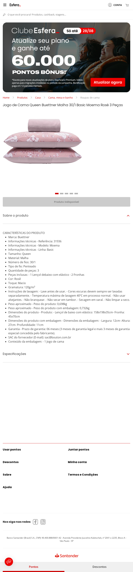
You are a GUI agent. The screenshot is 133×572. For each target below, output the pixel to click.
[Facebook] (35, 522)
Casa (38, 97)
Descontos (99, 567)
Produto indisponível (66, 201)
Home (6, 97)
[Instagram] (43, 522)
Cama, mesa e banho (60, 97)
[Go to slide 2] (61, 193)
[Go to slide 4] (71, 193)
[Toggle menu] (5, 5)
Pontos (33, 567)
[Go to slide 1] (57, 193)
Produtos (22, 97)
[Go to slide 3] (66, 193)
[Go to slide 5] (76, 193)
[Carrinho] (127, 5)
